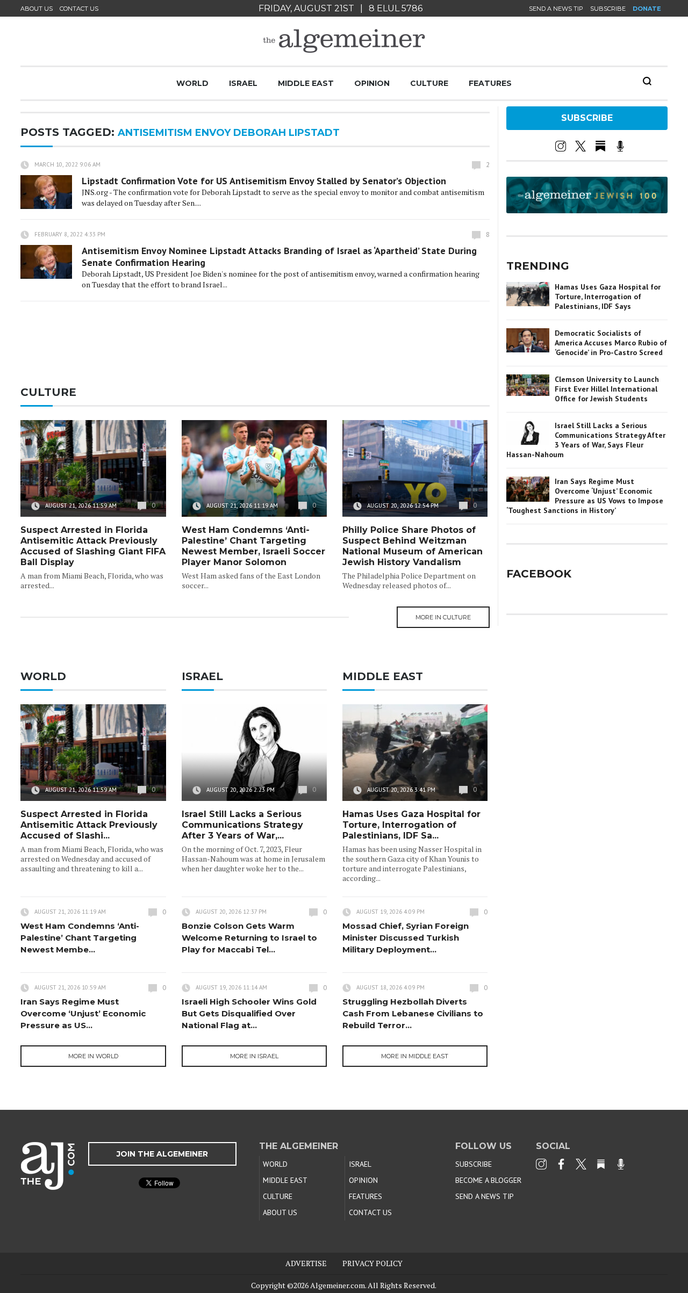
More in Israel (254, 1056)
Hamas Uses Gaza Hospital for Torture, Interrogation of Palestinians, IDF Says (608, 296)
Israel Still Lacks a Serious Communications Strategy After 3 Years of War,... (242, 825)
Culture (429, 83)
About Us (36, 8)
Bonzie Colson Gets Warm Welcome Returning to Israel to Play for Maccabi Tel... (249, 938)
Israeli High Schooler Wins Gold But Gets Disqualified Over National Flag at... (249, 1013)
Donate (647, 8)
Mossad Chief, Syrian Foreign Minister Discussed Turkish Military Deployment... (405, 938)
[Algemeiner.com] (344, 41)
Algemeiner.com (337, 1285)
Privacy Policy (372, 1263)
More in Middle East (414, 1056)
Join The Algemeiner (162, 1154)
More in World (93, 1056)
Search (647, 81)
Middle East (306, 83)
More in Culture (443, 617)
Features (490, 83)
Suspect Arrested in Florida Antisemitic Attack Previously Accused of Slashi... (88, 825)
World (192, 83)
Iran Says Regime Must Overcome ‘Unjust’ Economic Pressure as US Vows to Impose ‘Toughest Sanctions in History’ (584, 495)
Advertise (306, 1263)
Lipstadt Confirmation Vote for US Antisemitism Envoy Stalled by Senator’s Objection (264, 181)
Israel (243, 83)
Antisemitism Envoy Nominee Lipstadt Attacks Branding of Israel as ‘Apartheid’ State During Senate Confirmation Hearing (279, 256)
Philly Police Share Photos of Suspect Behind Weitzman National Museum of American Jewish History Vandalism (412, 546)
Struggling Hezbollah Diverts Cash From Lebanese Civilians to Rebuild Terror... (412, 1013)
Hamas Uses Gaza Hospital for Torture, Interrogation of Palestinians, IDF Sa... (411, 825)
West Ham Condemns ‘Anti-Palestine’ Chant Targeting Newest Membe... (79, 938)
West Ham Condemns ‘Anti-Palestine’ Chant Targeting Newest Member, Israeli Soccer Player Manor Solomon (253, 546)
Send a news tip (556, 8)
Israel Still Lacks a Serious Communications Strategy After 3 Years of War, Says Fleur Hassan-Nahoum (585, 440)
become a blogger (488, 1180)
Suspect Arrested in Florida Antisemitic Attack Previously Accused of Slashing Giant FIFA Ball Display (93, 546)
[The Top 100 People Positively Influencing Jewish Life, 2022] (587, 209)
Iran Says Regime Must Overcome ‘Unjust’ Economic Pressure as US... (83, 1013)
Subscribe (608, 8)
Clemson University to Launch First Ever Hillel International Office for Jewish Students (607, 388)
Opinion (372, 83)
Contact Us (79, 8)
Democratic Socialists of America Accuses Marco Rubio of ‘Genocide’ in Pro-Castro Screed (611, 342)
